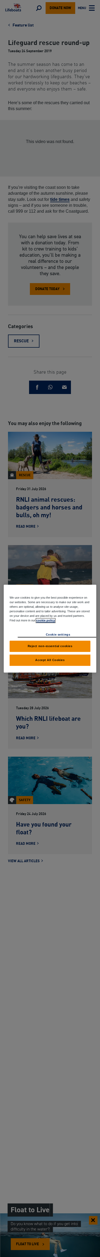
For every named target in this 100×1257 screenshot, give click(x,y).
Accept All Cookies (50, 660)
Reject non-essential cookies (50, 646)
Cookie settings (58, 634)
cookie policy (45, 620)
